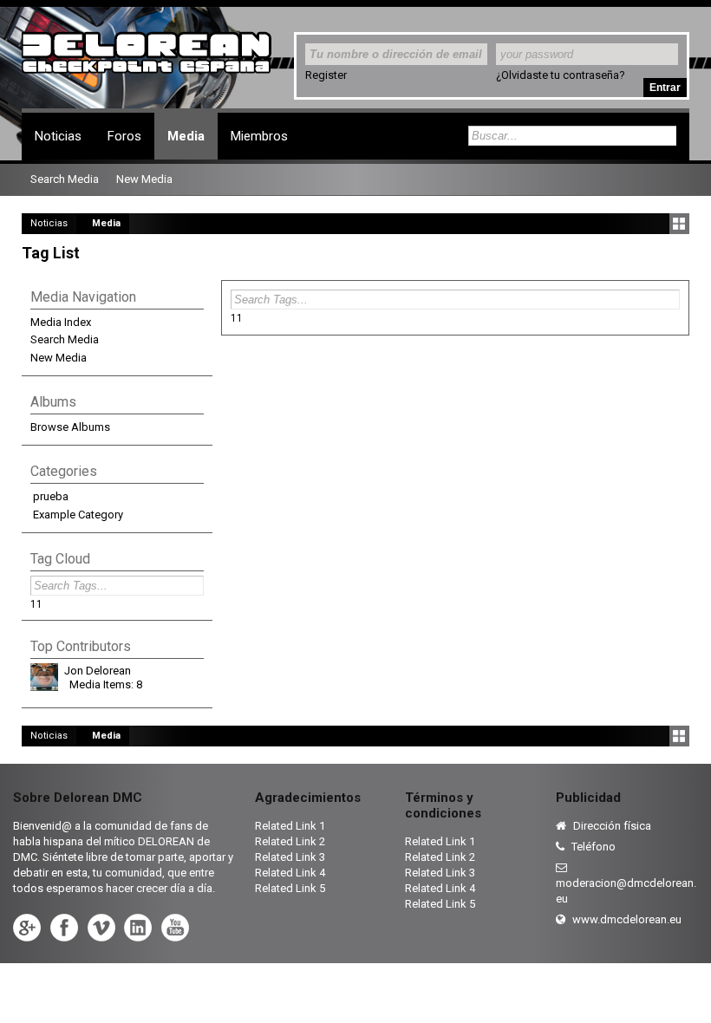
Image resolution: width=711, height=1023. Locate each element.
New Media (58, 357)
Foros (124, 136)
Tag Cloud (60, 559)
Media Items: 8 (105, 684)
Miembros (259, 136)
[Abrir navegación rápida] (679, 223)
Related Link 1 (290, 825)
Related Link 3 (290, 856)
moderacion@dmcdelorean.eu (626, 890)
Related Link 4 (290, 872)
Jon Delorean (97, 670)
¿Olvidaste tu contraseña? (560, 74)
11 (237, 318)
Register (326, 74)
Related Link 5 (290, 888)
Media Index (60, 322)
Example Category (78, 514)
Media (186, 136)
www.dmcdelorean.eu (626, 919)
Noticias (58, 136)
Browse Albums (70, 426)
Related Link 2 (290, 841)
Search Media (64, 339)
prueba (50, 496)
